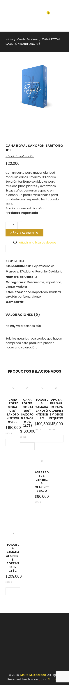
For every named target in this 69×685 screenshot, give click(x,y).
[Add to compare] (18, 248)
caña (27, 292)
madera (55, 292)
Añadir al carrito (24, 233)
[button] (9, 442)
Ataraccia (54, 679)
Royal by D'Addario (48, 271)
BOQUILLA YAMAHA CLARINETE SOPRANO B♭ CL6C (13, 558)
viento (36, 296)
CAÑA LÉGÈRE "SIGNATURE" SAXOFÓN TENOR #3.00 (12, 410)
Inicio (9, 39)
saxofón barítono (18, 296)
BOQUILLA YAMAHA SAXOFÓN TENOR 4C (41, 408)
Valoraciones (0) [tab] (23, 314)
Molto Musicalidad (33, 675)
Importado (53, 282)
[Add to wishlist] (9, 248)
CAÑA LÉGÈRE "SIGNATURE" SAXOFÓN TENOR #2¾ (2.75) (27, 412)
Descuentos (35, 282)
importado (40, 292)
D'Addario (27, 271)
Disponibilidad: (18, 266)
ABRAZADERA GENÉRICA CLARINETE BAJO (42, 481)
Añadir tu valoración (20, 156)
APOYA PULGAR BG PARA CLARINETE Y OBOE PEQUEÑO (56, 408)
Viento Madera (27, 39)
